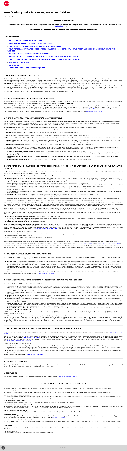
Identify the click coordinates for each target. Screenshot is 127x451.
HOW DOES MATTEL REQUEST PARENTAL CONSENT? (29, 54)
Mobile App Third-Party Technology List (109, 243)
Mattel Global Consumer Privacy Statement (18, 340)
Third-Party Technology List (84, 243)
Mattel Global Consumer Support (67, 376)
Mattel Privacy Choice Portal (94, 111)
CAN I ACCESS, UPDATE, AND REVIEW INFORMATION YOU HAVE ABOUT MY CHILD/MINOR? (44, 59)
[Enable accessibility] (3, 448)
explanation (59, 26)
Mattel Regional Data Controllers (98, 108)
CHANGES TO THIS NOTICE (19, 62)
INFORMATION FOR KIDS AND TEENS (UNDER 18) (29, 68)
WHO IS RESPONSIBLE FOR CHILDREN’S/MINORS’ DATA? (31, 43)
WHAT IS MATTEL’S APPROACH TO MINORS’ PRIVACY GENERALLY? (35, 46)
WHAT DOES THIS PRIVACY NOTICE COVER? (26, 40)
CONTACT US (14, 65)
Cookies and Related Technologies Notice (45, 228)
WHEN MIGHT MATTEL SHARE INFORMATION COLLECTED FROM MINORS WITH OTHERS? (44, 57)
